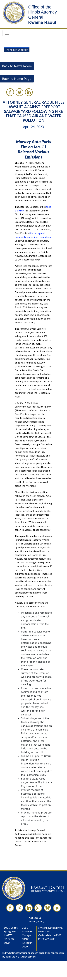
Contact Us (35, 917)
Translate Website (16, 49)
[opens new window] (10, 908)
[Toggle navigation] (6, 33)
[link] (10, 92)
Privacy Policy (36, 921)
